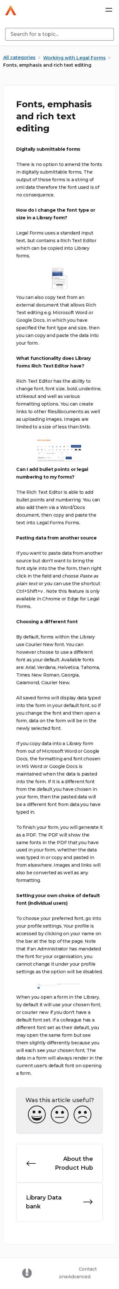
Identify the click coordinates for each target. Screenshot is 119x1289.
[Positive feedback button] (37, 1115)
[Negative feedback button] (82, 1115)
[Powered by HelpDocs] (27, 1273)
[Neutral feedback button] (59, 1115)
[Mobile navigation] (109, 10)
